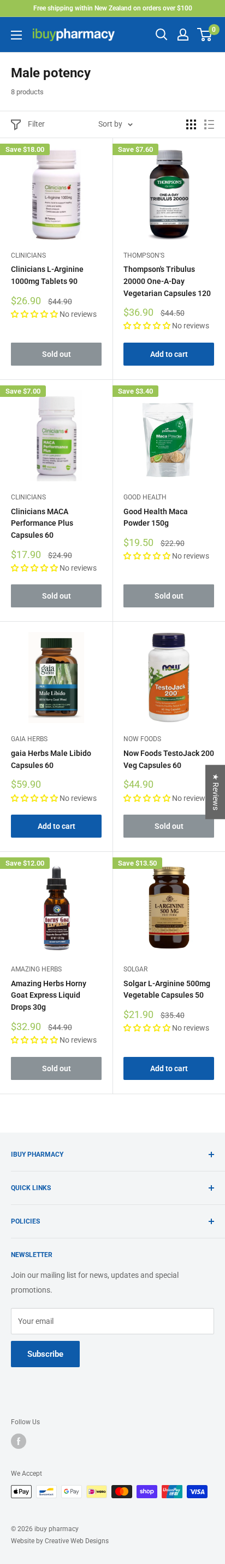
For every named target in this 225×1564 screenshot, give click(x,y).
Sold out (56, 354)
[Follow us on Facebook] (18, 1441)
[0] (205, 34)
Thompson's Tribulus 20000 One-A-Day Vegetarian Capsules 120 (167, 281)
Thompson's (143, 255)
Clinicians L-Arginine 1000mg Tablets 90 (47, 275)
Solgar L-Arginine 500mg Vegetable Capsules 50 (166, 989)
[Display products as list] (209, 124)
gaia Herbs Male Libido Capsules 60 (51, 759)
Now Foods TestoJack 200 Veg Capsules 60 (168, 759)
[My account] (182, 35)
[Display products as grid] (191, 124)
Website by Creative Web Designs (60, 1541)
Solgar (135, 969)
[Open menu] (16, 35)
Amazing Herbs (36, 969)
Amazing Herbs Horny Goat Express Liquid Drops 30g (48, 995)
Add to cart (169, 354)
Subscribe (45, 1354)
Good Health (145, 497)
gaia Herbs (29, 739)
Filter (36, 124)
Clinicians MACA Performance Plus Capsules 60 (42, 523)
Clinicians (28, 255)
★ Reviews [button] (215, 792)
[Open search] (162, 35)
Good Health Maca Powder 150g (155, 517)
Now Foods (142, 739)
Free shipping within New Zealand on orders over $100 (112, 8)
